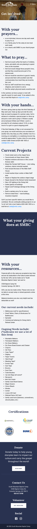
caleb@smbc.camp (7, 143)
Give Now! (18, 468)
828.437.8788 (18, 493)
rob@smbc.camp (23, 97)
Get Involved (18, 505)
